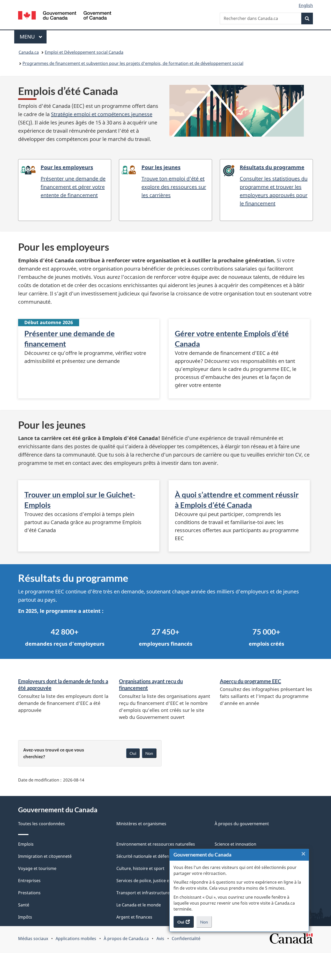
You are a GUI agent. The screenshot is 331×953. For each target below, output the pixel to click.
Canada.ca (29, 52)
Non (206, 923)
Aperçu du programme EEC (250, 681)
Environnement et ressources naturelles (155, 844)
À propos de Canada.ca (126, 938)
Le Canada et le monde (138, 905)
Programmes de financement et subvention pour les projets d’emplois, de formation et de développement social (132, 63)
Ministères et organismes (141, 824)
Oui (133, 753)
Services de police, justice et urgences (153, 880)
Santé (23, 905)
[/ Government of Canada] (64, 16)
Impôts (25, 917)
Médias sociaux (33, 938)
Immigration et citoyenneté (45, 856)
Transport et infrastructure (143, 893)
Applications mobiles (76, 938)
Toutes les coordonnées (41, 824)
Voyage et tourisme (37, 868)
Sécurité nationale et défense (145, 856)
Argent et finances (134, 917)
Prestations (29, 893)
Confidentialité (186, 938)
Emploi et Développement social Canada (84, 52)
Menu (33, 36)
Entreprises (29, 880)
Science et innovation (235, 844)
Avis (160, 938)
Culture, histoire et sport (140, 868)
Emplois (26, 844)
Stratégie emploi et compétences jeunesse (101, 114)
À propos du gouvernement (242, 824)
